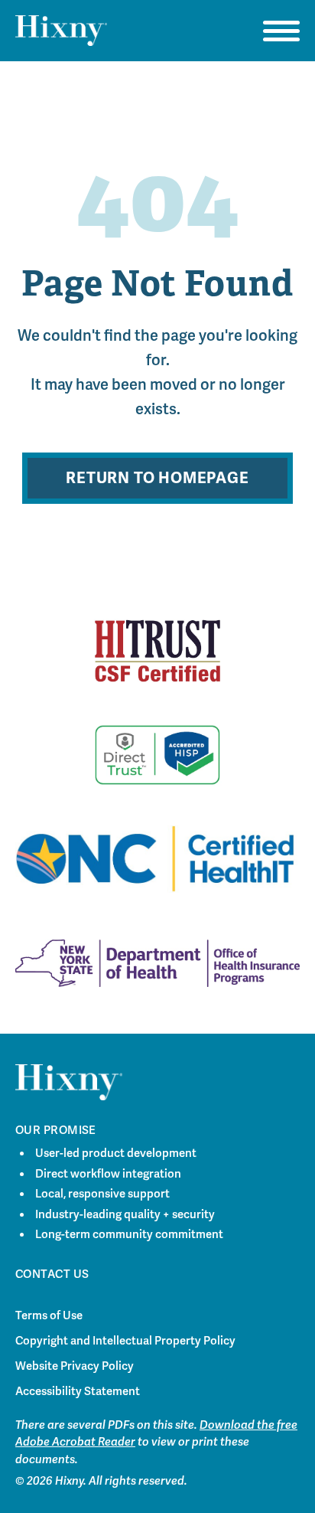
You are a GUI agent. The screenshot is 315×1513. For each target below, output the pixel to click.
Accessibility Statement (77, 1391)
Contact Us (52, 1274)
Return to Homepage (157, 478)
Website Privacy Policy (74, 1366)
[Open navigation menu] (281, 30)
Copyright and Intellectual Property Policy (125, 1341)
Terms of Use (49, 1315)
